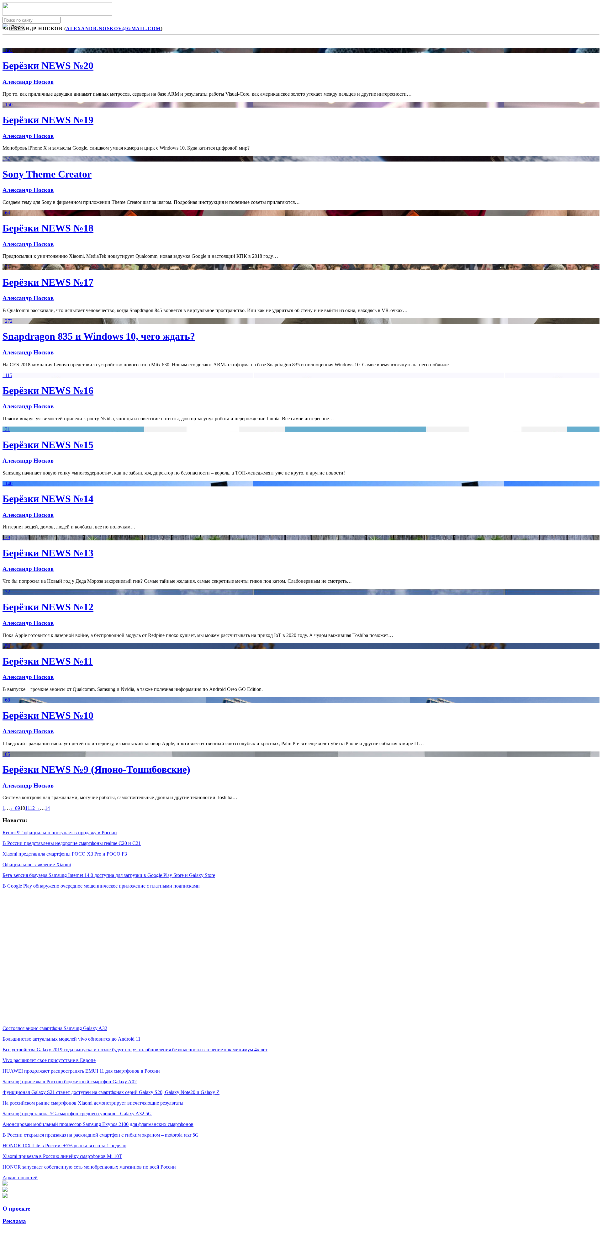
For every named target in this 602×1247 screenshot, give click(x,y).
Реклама (14, 1221)
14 (47, 808)
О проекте (16, 1208)
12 (32, 808)
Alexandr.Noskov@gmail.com (113, 28)
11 (27, 808)
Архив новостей (20, 1177)
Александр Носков (28, 81)
